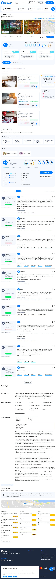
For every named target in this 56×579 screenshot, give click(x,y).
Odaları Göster (50, 36)
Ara (18, 191)
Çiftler (13, 167)
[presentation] (3, 81)
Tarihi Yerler (22, 511)
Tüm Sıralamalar (48, 84)
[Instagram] (2, 561)
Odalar (5, 36)
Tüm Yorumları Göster (17, 62)
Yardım (24, 2)
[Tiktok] (10, 561)
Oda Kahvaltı (6, 71)
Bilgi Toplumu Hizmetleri (46, 559)
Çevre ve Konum (30, 36)
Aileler (20, 167)
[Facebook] (7, 561)
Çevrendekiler (4, 511)
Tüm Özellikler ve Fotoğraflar (23, 82)
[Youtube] (12, 561)
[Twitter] (4, 561)
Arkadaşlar (36, 167)
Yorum (11, 36)
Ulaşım (39, 511)
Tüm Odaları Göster (6, 129)
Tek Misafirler (27, 167)
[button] (9, 121)
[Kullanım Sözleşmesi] (21, 191)
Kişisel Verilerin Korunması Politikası (48, 555)
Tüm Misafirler (6, 167)
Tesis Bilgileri (20, 36)
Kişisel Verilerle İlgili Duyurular (47, 557)
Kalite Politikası (44, 552)
